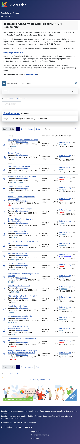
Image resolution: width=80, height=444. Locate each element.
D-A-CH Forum (31, 74)
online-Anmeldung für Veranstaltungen (23, 140)
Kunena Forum (45, 380)
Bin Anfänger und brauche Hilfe (20, 316)
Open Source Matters (48, 411)
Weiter (30, 129)
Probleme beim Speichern (18, 253)
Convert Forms (13, 153)
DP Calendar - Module (16, 263)
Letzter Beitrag (65, 142)
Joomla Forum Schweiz (10, 13)
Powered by (34, 380)
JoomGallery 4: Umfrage (17, 306)
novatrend (28, 427)
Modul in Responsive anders (19, 186)
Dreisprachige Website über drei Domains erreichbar (20, 220)
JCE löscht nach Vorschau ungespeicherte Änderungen (19, 327)
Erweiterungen (11, 113)
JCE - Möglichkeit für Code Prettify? (22, 296)
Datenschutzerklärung (40, 435)
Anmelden (35, 438)
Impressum (35, 431)
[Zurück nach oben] (77, 441)
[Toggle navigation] (5, 91)
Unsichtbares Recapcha (17, 231)
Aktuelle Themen (7, 16)
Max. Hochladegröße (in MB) (19, 166)
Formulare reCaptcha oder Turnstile (22, 176)
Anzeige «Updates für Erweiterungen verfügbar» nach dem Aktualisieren (22, 352)
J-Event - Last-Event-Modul (19, 286)
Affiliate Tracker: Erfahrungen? (20, 209)
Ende (38, 129)
